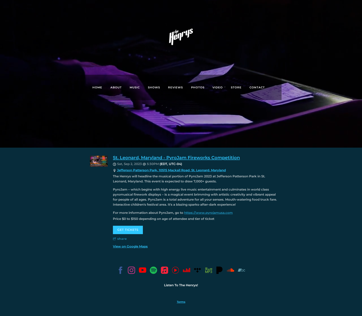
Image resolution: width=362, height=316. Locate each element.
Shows (154, 87)
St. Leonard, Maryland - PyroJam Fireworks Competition (176, 157)
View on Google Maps (130, 246)
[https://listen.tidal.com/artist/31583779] (197, 271)
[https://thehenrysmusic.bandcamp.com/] (241, 271)
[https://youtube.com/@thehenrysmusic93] (142, 271)
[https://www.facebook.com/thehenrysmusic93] (120, 271)
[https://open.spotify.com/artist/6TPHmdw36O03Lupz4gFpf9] (153, 271)
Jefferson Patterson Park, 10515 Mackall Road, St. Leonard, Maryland (171, 170)
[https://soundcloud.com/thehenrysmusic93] (230, 271)
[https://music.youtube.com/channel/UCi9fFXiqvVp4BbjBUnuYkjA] (175, 271)
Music (135, 87)
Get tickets (127, 230)
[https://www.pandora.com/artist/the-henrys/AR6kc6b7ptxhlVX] (219, 271)
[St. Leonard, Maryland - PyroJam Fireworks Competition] (99, 166)
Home (97, 87)
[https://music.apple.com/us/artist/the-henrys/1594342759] (164, 271)
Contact (257, 87)
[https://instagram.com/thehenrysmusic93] (131, 271)
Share (122, 239)
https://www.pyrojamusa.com (208, 213)
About (116, 87)
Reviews (175, 87)
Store (236, 87)
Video (217, 87)
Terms (181, 301)
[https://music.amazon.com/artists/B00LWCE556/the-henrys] (208, 271)
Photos (197, 87)
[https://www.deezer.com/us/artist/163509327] (186, 271)
